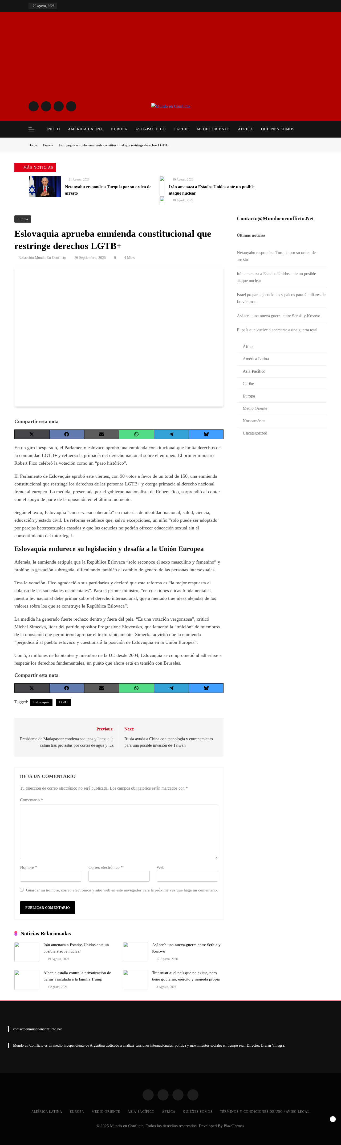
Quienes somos (278, 129)
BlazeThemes (234, 1126)
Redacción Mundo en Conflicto (42, 258)
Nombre (28, 867)
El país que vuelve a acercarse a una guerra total (277, 330)
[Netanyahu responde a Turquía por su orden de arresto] (45, 186)
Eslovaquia (41, 702)
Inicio (53, 129)
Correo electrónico (105, 867)
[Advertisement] (170, 60)
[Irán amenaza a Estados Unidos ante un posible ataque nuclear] (162, 186)
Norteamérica (254, 421)
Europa (119, 129)
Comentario (31, 800)
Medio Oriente (213, 129)
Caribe (181, 129)
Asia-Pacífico (150, 129)
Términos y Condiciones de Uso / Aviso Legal (265, 1112)
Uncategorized (255, 433)
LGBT (63, 702)
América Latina (85, 129)
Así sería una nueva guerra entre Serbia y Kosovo (278, 316)
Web (160, 867)
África (245, 129)
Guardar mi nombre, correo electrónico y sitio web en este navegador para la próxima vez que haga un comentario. (122, 890)
